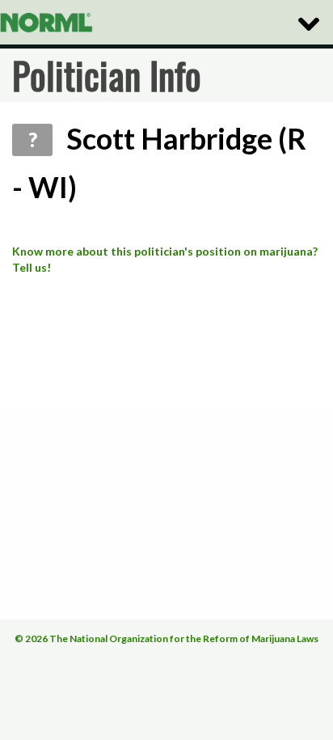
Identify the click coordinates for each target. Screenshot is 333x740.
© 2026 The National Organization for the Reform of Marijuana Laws (166, 638)
